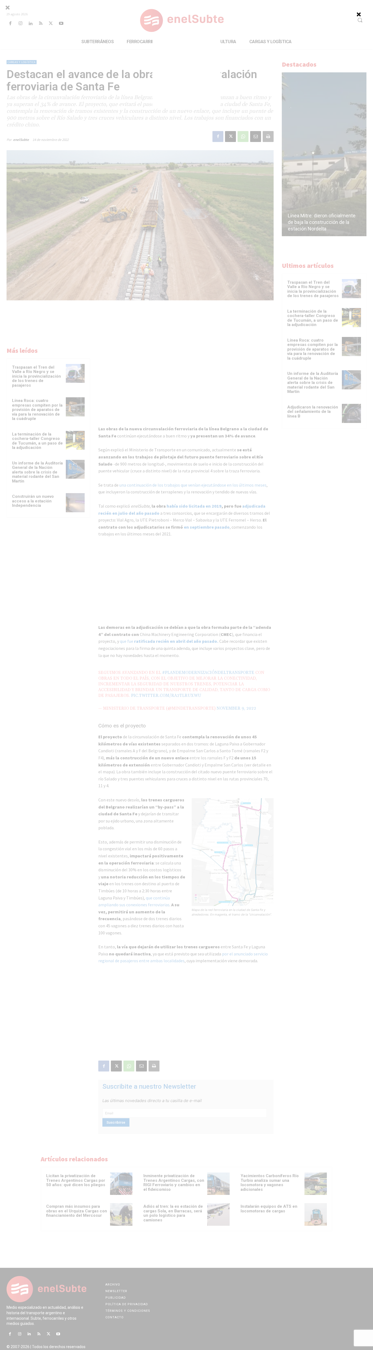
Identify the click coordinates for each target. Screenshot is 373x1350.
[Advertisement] (186, 73)
